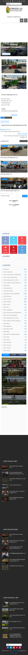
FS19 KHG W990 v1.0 (6, 174)
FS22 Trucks (6, 350)
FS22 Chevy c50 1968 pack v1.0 (9, 157)
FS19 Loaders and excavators (12, 282)
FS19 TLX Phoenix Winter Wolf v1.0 (10, 190)
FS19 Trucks (4, 146)
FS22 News (6, 331)
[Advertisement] (14, 32)
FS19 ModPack (7, 288)
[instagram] (21, 1)
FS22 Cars (6, 307)
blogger (25, 196)
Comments (22, 354)
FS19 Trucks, (13, 51)
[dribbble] (15, 1)
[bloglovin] (12, 1)
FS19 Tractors (7, 299)
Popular (6, 354)
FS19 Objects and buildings (11, 293)
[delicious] (24, 1)
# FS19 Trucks (8, 117)
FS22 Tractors (7, 345)
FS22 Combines (7, 310)
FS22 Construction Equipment (12, 312)
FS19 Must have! (8, 291)
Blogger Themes (14, 653)
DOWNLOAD (14, 115)
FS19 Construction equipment (12, 274)
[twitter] (6, 1)
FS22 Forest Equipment (10, 315)
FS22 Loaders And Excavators (12, 320)
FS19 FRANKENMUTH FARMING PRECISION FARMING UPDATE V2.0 (13, 370)
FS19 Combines (7, 272)
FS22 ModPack (7, 326)
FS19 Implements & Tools (11, 280)
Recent (14, 354)
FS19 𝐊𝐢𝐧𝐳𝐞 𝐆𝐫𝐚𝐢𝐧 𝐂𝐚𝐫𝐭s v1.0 (17, 553)
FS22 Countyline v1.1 (15, 485)
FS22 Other (6, 337)
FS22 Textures (7, 342)
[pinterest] (10, 1)
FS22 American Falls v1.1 (16, 566)
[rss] (17, 1)
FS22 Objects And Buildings (11, 334)
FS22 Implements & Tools (11, 318)
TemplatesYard (14, 650)
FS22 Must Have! (8, 329)
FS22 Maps (6, 323)
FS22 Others (6, 339)
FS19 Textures (7, 296)
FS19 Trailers (7, 301)
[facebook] (3, 1)
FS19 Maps (6, 285)
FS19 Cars (6, 269)
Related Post (5, 141)
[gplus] (8, 1)
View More (24, 141)
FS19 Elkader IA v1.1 (10, 397)
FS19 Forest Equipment (10, 277)
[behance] (19, 1)
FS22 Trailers (7, 348)
